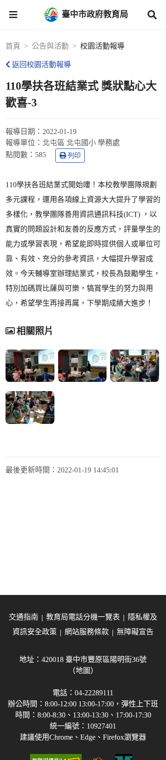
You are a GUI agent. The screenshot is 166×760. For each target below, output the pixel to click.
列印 (74, 155)
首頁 (13, 46)
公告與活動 (50, 46)
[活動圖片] (30, 365)
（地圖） (83, 670)
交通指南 (23, 617)
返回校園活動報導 (41, 64)
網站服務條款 (87, 632)
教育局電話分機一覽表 (83, 617)
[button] (13, 15)
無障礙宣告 (135, 632)
